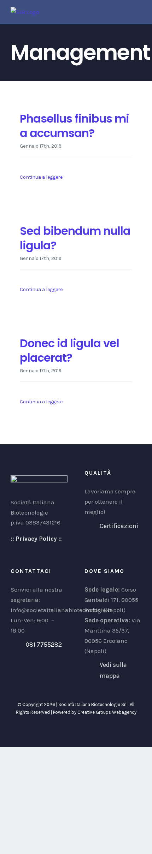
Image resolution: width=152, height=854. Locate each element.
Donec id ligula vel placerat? (69, 350)
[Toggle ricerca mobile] (126, 10)
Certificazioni (119, 526)
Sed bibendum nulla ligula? (75, 238)
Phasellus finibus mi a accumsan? (74, 126)
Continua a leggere (41, 177)
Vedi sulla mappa (113, 670)
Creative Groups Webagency (106, 712)
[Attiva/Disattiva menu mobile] (138, 10)
